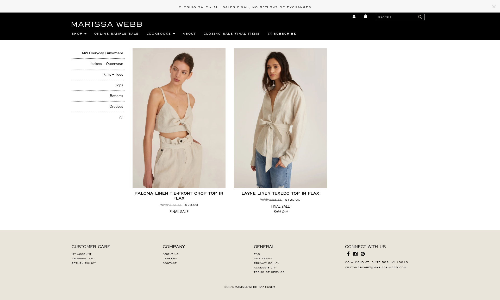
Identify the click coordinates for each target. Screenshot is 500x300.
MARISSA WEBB (246, 287)
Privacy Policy (266, 262)
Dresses (116, 106)
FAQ (257, 253)
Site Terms (263, 258)
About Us (171, 253)
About (189, 33)
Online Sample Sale (116, 33)
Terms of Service (269, 271)
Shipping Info (83, 258)
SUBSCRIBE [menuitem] (284, 33)
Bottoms (116, 96)
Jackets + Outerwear (106, 64)
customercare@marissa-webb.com (376, 266)
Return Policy (84, 262)
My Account (81, 253)
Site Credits (267, 287)
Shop (78, 33)
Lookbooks (160, 33)
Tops (119, 85)
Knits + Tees (113, 74)
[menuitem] (354, 16)
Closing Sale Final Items (232, 33)
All (121, 117)
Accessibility (265, 267)
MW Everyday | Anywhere (102, 53)
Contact (170, 262)
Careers (170, 258)
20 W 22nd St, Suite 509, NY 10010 (376, 261)
